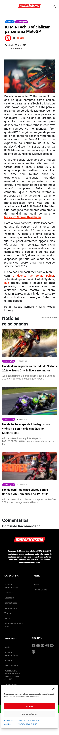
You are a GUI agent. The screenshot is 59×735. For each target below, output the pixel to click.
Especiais (9, 597)
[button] (53, 688)
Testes (7, 613)
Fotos (37, 584)
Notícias (9, 22)
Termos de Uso (11, 684)
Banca (7, 618)
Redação (20, 38)
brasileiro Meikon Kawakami (22, 217)
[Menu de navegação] (4, 6)
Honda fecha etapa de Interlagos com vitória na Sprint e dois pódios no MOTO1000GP (26, 428)
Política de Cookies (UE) (13, 625)
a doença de (33, 275)
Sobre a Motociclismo (11, 586)
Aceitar (29, 706)
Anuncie (8, 660)
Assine (7, 647)
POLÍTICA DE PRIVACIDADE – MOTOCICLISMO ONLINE (12, 675)
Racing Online (40, 589)
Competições (22, 22)
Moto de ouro (10, 608)
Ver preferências (29, 714)
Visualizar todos (49, 317)
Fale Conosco (11, 665)
